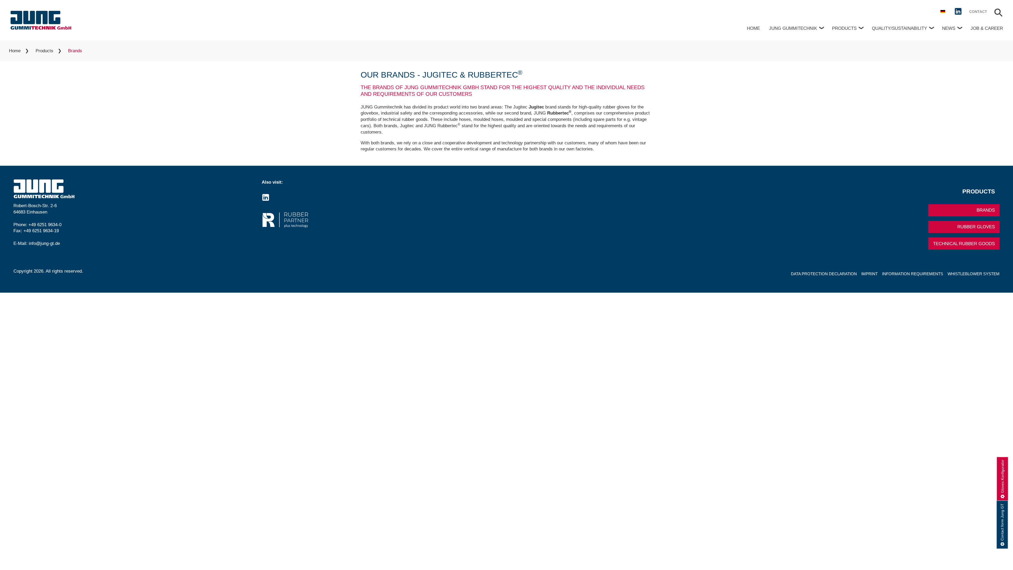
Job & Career (987, 28)
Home (753, 28)
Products (844, 28)
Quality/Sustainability (899, 28)
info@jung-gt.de (44, 243)
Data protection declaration (824, 274)
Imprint (869, 274)
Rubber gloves (976, 226)
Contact (978, 12)
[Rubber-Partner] (382, 220)
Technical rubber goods (964, 243)
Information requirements (912, 274)
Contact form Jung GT (1002, 521)
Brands (986, 210)
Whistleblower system (974, 274)
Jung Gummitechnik (793, 28)
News (948, 28)
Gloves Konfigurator (1002, 476)
